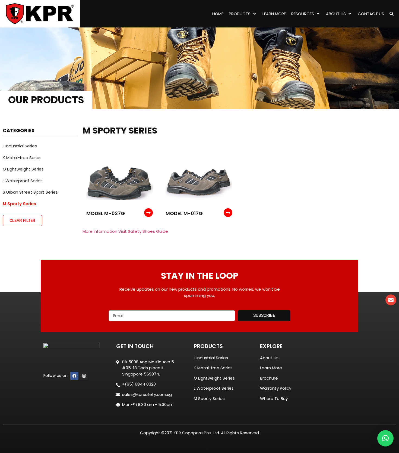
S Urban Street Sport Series (30, 192)
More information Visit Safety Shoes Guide (125, 231)
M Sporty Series (19, 204)
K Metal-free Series (22, 157)
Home (217, 14)
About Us (336, 14)
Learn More (274, 14)
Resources (302, 14)
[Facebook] (74, 376)
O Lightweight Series (23, 169)
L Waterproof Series (23, 181)
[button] (385, 438)
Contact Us (371, 14)
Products (240, 14)
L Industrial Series (20, 146)
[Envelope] (390, 299)
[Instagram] (84, 376)
